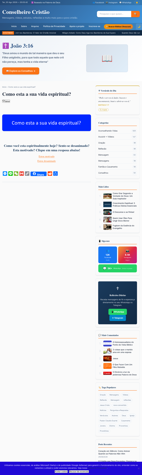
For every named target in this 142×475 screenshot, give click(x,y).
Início (14, 26)
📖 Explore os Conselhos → (20, 70)
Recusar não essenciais (79, 472)
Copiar (104, 110)
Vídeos (125, 395)
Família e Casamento (117, 167)
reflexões (127, 400)
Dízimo (112, 426)
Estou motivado (46, 156)
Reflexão (117, 149)
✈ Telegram (117, 318)
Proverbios (123, 426)
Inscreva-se (94, 26)
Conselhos (117, 173)
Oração (117, 143)
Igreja (132, 416)
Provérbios (104, 431)
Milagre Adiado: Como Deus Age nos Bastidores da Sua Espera (77, 33)
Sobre (24, 26)
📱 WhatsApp (117, 312)
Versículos (104, 416)
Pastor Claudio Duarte (108, 421)
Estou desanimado (46, 160)
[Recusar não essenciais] (138, 468)
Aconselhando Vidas (117, 131)
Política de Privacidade (54, 26)
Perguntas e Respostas (119, 410)
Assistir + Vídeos (117, 136)
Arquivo (35, 26)
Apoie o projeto (76, 26)
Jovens (103, 426)
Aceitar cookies (61, 472)
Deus (124, 416)
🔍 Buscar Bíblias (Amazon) (118, 26)
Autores (115, 416)
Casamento (125, 421)
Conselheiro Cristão (26, 12)
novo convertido (119, 405)
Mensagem (117, 155)
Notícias (103, 410)
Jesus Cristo (105, 405)
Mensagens (117, 161)
